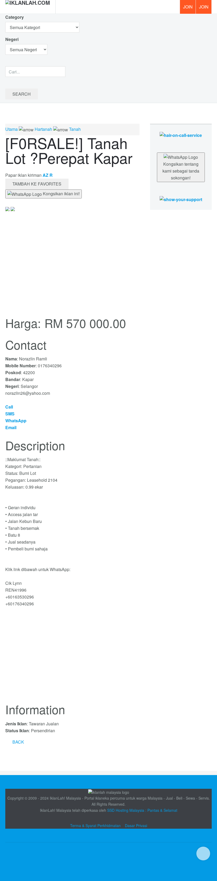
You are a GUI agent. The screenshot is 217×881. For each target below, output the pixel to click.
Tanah (75, 129)
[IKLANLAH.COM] (27, 7)
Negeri (12, 39)
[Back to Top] (203, 853)
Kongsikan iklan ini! (61, 194)
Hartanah (43, 129)
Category (14, 17)
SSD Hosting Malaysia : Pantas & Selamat (142, 810)
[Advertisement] (72, 658)
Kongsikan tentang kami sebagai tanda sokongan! (180, 171)
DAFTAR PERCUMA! (205, 9)
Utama (11, 129)
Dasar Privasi (136, 825)
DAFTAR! (188, 7)
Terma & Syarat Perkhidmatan (95, 825)
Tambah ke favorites (36, 184)
